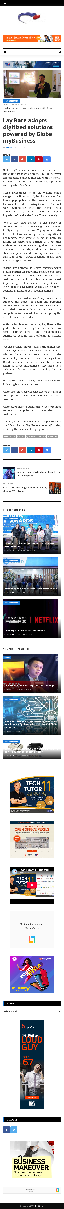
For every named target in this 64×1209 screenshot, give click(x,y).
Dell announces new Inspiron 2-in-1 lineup (29, 685)
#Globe (20, 437)
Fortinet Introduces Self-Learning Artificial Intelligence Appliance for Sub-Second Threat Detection (31, 724)
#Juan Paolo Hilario (36, 437)
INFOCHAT (39, 1206)
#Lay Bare (52, 437)
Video (7, 658)
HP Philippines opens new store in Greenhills (30, 588)
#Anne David (9, 437)
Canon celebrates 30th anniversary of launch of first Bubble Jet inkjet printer (31, 750)
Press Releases (11, 101)
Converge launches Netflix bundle (24, 630)
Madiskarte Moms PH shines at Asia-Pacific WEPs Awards (30, 545)
